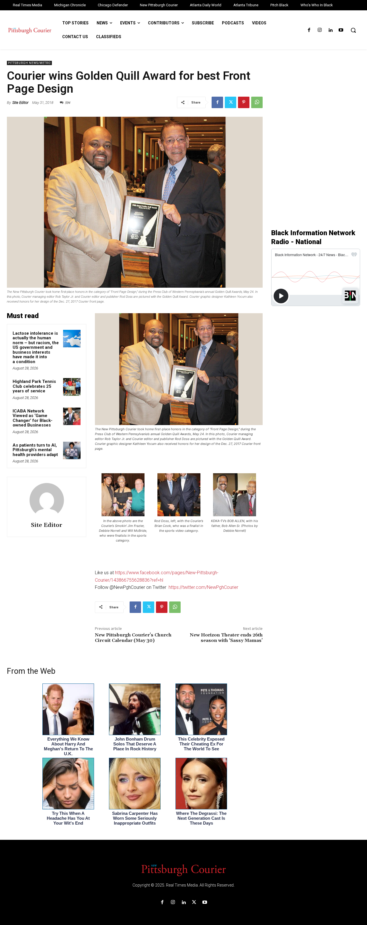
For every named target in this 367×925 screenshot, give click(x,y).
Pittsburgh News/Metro (29, 63)
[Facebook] (309, 30)
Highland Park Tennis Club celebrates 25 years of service (34, 386)
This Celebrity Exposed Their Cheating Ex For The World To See (201, 744)
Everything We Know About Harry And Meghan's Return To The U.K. (68, 746)
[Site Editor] (47, 500)
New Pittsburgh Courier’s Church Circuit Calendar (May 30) (133, 637)
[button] (353, 30)
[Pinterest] (243, 102)
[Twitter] (230, 102)
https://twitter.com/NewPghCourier (203, 587)
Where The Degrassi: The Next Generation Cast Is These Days (201, 818)
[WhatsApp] (257, 102)
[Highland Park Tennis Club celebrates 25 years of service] (72, 387)
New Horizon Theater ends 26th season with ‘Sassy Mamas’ (226, 637)
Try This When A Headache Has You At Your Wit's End (68, 818)
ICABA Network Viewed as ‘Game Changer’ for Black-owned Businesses (32, 418)
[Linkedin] (330, 30)
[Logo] (183, 869)
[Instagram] (319, 30)
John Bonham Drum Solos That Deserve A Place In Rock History (134, 744)
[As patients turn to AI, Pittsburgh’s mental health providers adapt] (72, 450)
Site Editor (20, 102)
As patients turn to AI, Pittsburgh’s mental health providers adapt (35, 450)
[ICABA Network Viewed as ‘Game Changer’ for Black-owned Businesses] (72, 416)
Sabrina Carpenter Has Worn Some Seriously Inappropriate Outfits (135, 818)
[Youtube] (341, 30)
